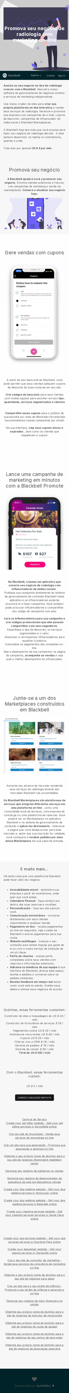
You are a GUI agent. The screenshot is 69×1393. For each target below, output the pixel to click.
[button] (34, 116)
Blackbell (44, 1385)
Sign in (61, 75)
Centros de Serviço (34, 1119)
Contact (51, 75)
